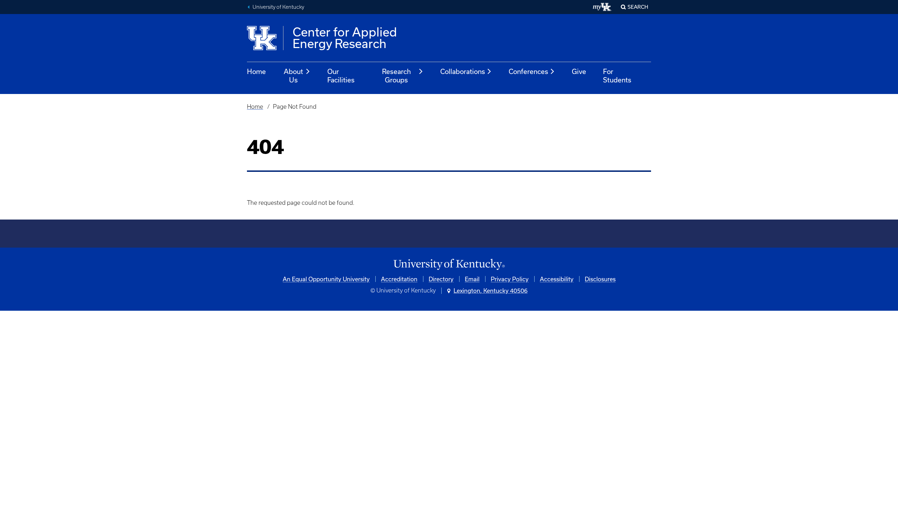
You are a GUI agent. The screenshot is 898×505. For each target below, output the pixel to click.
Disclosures (600, 279)
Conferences (528, 71)
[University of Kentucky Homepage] (449, 264)
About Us (293, 75)
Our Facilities (341, 75)
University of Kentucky (278, 7)
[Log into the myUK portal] (602, 7)
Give (579, 71)
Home (256, 71)
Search (638, 7)
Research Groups (396, 75)
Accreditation (399, 279)
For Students (617, 75)
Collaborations (462, 71)
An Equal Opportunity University (326, 279)
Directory (441, 279)
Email (472, 279)
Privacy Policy (510, 279)
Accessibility (557, 279)
